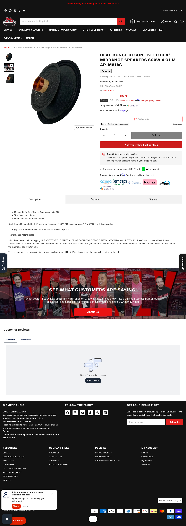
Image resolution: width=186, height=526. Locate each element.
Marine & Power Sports (63, 30)
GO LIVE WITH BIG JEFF (14, 468)
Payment (95, 199)
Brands (8, 30)
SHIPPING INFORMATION (107, 460)
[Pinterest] (97, 412)
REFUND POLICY (103, 456)
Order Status (147, 456)
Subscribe (175, 422)
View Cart (145, 464)
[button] (9, 57)
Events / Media (12, 38)
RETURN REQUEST (12, 472)
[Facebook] (67, 412)
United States (171, 11)
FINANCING (8, 460)
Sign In (144, 453)
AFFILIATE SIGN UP (58, 464)
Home (6, 47)
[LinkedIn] (105, 412)
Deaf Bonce (108, 90)
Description (35, 199)
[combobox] (68, 21)
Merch (30, 38)
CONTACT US (55, 456)
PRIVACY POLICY (103, 453)
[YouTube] (82, 412)
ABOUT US (54, 453)
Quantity (104, 129)
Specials (131, 30)
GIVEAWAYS (8, 464)
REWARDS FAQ (10, 476)
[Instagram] (75, 412)
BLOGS (6, 453)
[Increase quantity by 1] (125, 135)
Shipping (153, 199)
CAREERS (54, 460)
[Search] (121, 21)
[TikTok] (90, 412)
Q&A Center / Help (153, 30)
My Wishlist (146, 460)
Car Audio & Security (31, 30)
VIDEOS (6, 480)
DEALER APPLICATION (14, 456)
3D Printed (116, 30)
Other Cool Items (93, 30)
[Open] (7, 519)
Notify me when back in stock (141, 145)
